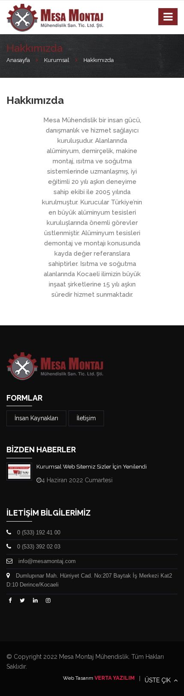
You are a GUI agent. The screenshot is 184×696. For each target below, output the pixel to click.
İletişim (86, 418)
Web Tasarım (78, 678)
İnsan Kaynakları (36, 418)
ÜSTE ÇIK (158, 680)
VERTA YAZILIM (115, 678)
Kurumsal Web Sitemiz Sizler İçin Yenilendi (91, 466)
